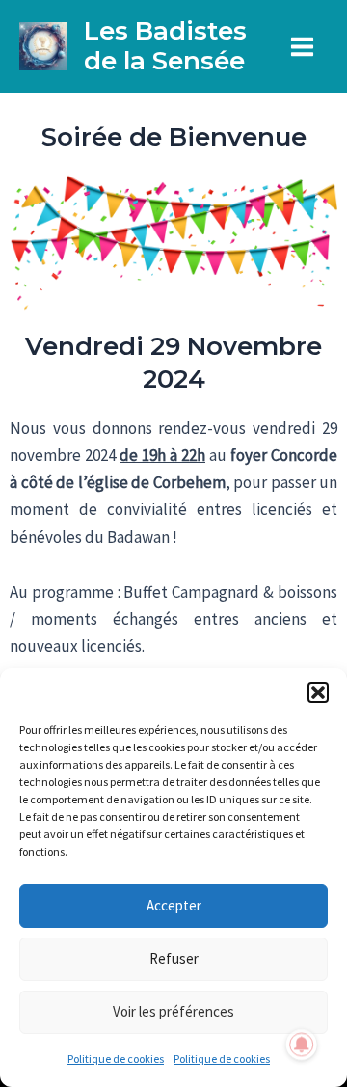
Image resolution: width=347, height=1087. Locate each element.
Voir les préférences (173, 1011)
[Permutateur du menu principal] (303, 46)
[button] (318, 692)
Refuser (174, 958)
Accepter (174, 905)
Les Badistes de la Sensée (165, 45)
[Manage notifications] (301, 1044)
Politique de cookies (115, 1058)
